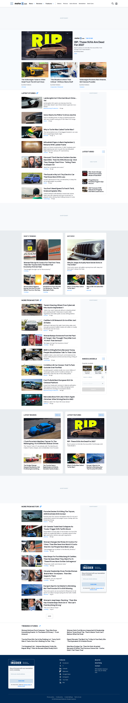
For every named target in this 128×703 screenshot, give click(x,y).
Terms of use (77, 697)
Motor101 (46, 135)
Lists (75, 53)
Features (49, 4)
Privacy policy (50, 697)
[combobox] (93, 377)
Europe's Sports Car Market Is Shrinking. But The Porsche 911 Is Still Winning (60, 587)
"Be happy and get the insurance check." (56, 343)
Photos (65, 3)
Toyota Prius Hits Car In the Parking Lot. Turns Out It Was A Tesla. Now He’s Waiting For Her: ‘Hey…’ (41, 640)
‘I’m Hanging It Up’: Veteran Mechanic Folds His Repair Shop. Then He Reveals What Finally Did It (39, 647)
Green (45, 121)
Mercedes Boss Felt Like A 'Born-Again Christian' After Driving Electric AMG (59, 398)
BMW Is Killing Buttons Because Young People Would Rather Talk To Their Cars (60, 351)
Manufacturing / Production (51, 108)
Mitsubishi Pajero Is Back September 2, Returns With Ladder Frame (59, 143)
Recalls (45, 375)
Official (24, 87)
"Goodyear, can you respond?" (53, 579)
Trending (46, 169)
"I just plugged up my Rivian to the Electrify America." (60, 549)
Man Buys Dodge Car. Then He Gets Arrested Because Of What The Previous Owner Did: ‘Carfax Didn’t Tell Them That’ (85, 648)
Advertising (98, 663)
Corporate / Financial (57, 87)
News (31, 4)
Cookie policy (59, 697)
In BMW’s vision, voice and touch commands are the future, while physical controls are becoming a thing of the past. (60, 356)
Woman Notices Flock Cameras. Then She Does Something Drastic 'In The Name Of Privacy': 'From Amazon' (40, 632)
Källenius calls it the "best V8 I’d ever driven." (57, 402)
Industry (46, 403)
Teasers (82, 87)
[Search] (113, 4)
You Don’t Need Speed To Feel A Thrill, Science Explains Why (59, 189)
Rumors (46, 330)
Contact (97, 666)
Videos (59, 3)
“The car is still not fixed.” (51, 608)
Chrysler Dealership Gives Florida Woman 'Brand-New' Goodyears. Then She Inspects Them (60, 573)
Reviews (39, 4)
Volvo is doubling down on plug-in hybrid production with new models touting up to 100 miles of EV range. (60, 118)
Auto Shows (73, 3)
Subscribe (93, 584)
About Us (97, 660)
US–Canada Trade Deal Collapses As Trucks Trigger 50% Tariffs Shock (58, 527)
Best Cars (90, 3)
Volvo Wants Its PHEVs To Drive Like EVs (60, 115)
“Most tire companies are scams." (54, 167)
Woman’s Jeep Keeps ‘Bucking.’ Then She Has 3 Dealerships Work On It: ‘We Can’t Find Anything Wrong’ (60, 602)
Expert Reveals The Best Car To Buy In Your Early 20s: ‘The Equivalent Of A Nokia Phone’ (86, 640)
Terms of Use (93, 589)
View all (57, 415)
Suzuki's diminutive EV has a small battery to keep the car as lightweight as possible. (60, 180)
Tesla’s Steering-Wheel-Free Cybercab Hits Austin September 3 (59, 306)
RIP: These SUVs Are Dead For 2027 (89, 43)
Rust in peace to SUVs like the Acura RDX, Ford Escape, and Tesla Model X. (88, 48)
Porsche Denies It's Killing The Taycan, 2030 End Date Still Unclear (59, 512)
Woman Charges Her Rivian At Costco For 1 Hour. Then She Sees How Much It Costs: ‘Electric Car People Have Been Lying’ (60, 544)
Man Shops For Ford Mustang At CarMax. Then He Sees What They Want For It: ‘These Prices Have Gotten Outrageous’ (60, 559)
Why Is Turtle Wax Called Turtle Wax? (59, 129)
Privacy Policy (99, 588)
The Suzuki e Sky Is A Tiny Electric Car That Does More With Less (59, 175)
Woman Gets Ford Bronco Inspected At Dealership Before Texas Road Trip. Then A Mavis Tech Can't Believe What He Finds (85, 632)
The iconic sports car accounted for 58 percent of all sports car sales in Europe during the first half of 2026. (60, 592)
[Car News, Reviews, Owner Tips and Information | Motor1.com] (20, 3)
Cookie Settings (69, 697)
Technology (47, 198)
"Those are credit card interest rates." (55, 564)
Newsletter (82, 3)
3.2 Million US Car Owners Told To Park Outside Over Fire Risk (59, 366)
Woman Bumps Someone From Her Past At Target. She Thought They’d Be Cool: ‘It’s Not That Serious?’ (60, 338)
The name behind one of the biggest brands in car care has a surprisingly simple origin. (61, 133)
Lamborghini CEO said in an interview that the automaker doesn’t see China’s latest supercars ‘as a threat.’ (60, 105)
